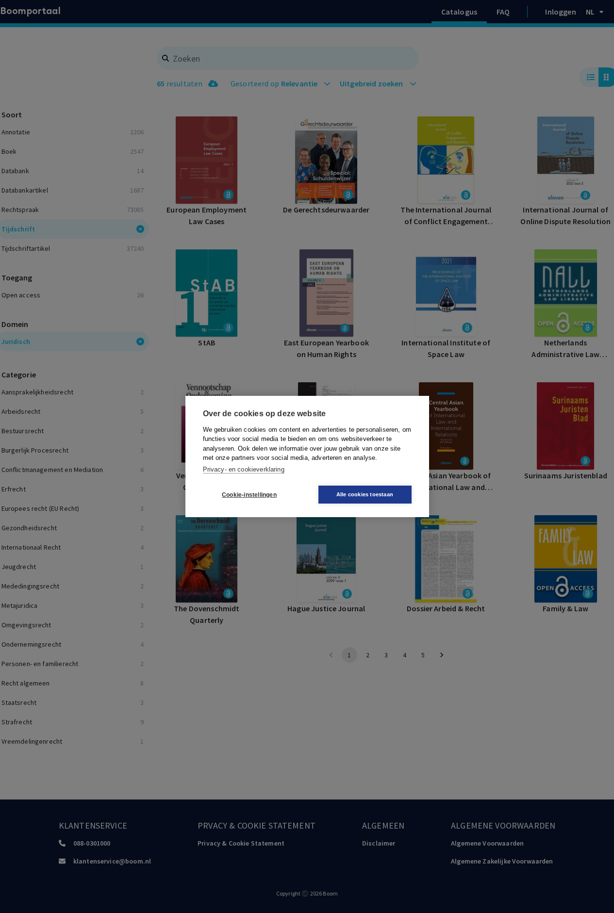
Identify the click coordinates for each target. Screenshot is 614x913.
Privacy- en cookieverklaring (243, 469)
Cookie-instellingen (249, 494)
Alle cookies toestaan (364, 494)
